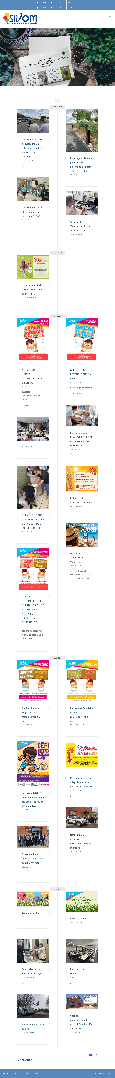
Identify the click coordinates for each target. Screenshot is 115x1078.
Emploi (85, 725)
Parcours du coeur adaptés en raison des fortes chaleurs (81, 782)
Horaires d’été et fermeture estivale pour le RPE (32, 289)
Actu (32, 160)
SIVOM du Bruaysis (105, 1073)
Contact (6, 1073)
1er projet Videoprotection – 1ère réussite (80, 226)
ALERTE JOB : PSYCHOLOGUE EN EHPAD (80, 374)
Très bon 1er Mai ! (31, 913)
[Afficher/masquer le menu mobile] (110, 16)
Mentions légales (22, 1073)
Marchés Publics (41, 1073)
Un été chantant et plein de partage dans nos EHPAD (33, 212)
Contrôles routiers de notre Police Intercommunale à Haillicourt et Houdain (32, 148)
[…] (84, 393)
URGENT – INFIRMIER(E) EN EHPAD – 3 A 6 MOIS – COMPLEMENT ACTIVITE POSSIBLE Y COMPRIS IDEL (33, 609)
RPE (36, 297)
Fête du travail (78, 918)
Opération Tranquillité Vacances (76, 557)
